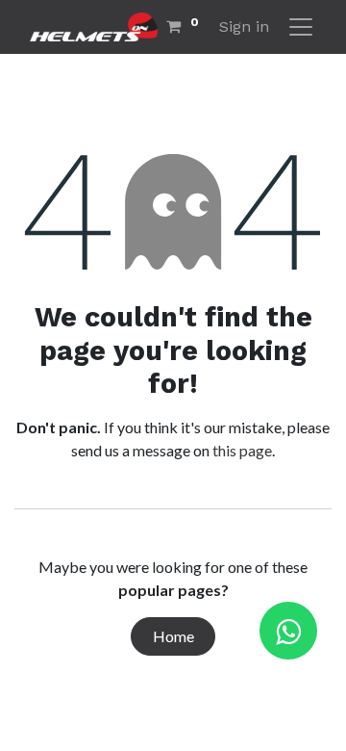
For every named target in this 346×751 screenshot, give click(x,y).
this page (242, 450)
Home (173, 636)
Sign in (244, 26)
